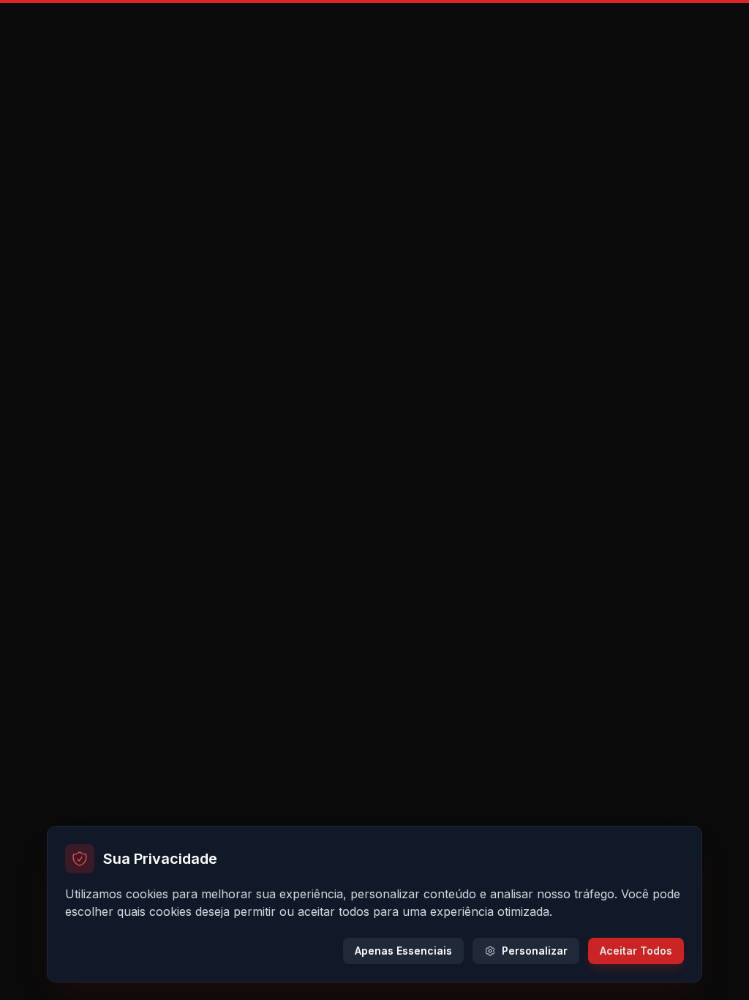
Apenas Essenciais (403, 950)
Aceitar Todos (636, 950)
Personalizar (535, 950)
